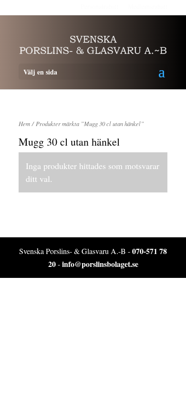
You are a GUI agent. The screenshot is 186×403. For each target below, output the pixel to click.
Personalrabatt (100, 6)
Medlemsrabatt (147, 6)
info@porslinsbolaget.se (100, 263)
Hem (24, 123)
